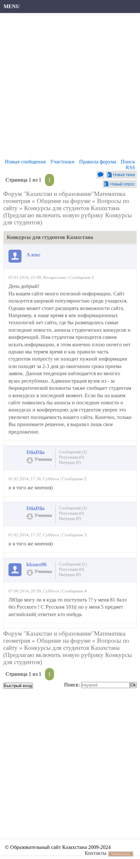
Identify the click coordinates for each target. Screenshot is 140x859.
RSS (130, 167)
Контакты (95, 853)
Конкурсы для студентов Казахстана (71, 208)
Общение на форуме (64, 200)
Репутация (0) (71, 457)
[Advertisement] (70, 87)
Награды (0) (70, 462)
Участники (62, 161)
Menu (12, 6)
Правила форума (97, 161)
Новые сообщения (25, 161)
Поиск (128, 161)
